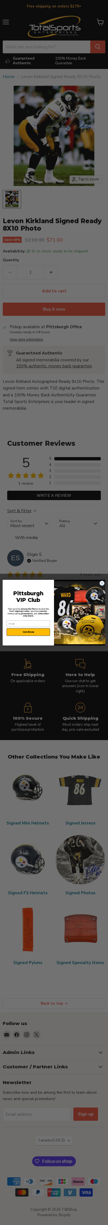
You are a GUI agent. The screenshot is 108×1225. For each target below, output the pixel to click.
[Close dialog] (102, 583)
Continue (28, 632)
